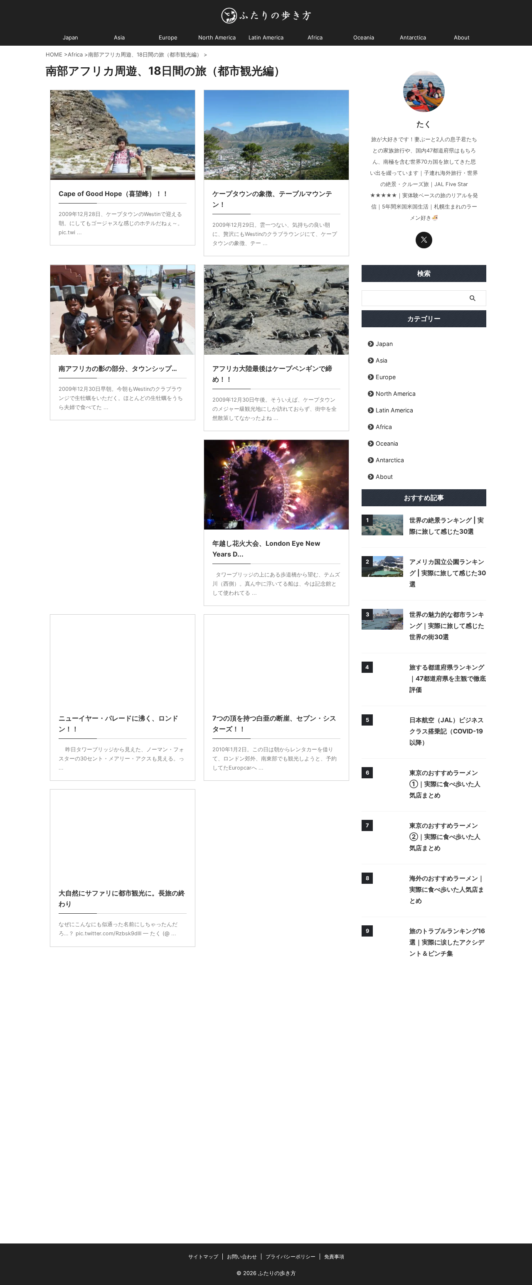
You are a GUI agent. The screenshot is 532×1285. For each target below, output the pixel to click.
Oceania (363, 37)
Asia (119, 37)
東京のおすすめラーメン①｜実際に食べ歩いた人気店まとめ (444, 784)
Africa (315, 37)
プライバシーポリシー (290, 1256)
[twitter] (424, 240)
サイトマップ (203, 1256)
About (462, 37)
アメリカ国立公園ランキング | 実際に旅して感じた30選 (447, 573)
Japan (70, 37)
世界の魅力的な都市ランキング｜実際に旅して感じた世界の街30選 (446, 626)
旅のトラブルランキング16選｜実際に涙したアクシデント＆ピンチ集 (447, 942)
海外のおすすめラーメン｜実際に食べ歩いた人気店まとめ (446, 889)
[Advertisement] (122, 502)
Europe (168, 37)
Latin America (266, 37)
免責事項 (334, 1256)
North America (217, 37)
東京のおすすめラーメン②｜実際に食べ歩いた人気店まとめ (444, 837)
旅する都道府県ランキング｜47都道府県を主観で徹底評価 (447, 678)
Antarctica (413, 37)
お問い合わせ (242, 1256)
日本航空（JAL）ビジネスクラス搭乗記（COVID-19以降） (446, 731)
